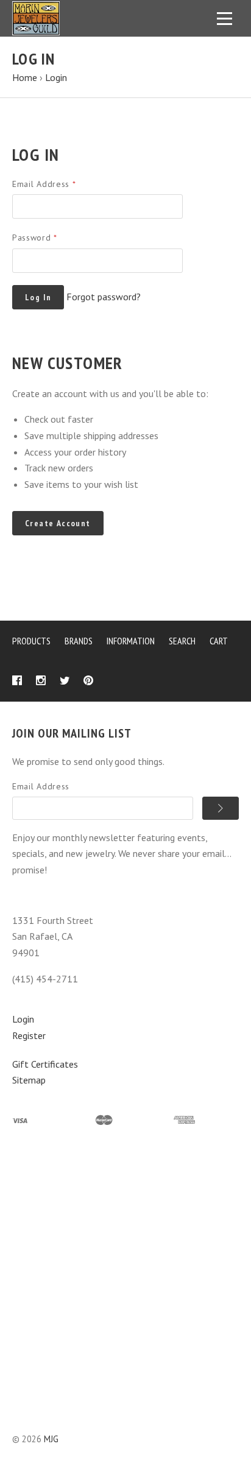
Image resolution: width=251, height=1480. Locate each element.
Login (23, 1019)
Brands (79, 641)
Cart (219, 641)
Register (29, 1035)
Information (131, 641)
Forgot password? (103, 297)
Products (31, 641)
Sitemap (29, 1080)
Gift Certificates (45, 1064)
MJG (51, 1439)
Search (182, 641)
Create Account (58, 523)
